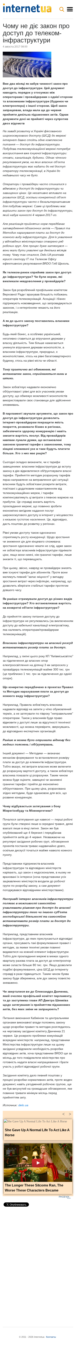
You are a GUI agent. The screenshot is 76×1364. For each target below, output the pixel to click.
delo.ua (23, 1105)
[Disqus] (38, 1263)
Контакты (51, 1337)
